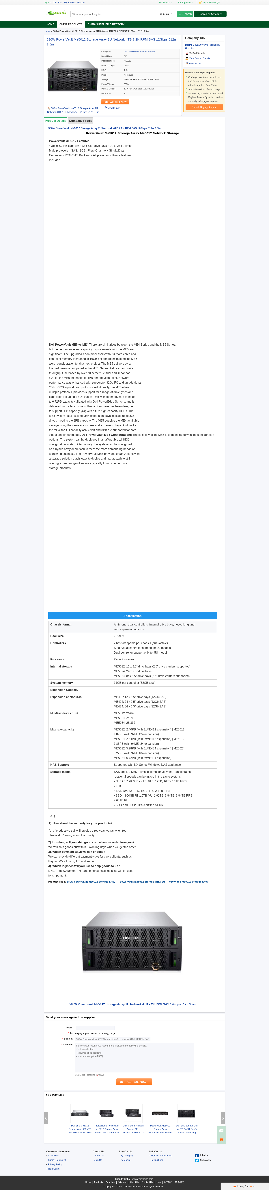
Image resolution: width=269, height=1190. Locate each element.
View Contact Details (199, 58)
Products (98, 1182)
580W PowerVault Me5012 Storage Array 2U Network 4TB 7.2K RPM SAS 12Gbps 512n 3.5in (73, 110)
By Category (127, 1155)
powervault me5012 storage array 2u (142, 881)
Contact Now (118, 101)
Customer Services (58, 1151)
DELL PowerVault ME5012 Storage (139, 51)
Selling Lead (157, 1160)
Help (158, 1182)
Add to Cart (114, 108)
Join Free (57, 2)
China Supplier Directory (106, 24)
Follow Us (205, 1160)
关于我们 (168, 1182)
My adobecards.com (74, 2)
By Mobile (125, 1160)
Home (50, 24)
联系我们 (179, 1182)
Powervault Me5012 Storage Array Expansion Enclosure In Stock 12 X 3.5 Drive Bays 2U (160, 1132)
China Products (70, 24)
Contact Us (53, 1155)
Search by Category (210, 13)
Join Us (98, 1160)
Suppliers (110, 1182)
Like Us (204, 1155)
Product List (195, 63)
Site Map (122, 1182)
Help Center (54, 1169)
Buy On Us (125, 1151)
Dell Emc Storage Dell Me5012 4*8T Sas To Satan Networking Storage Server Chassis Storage (187, 1132)
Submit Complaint (57, 1160)
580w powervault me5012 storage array (91, 881)
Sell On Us (155, 1151)
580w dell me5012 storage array (188, 881)
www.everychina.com (142, 1179)
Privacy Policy (55, 1164)
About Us (98, 1151)
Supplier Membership (161, 1155)
